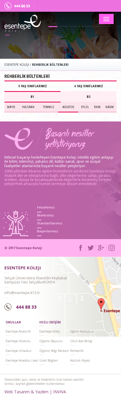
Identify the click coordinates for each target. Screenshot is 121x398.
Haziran (28, 107)
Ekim (97, 107)
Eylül (85, 107)
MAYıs (11, 107)
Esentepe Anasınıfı (18, 331)
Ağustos (68, 107)
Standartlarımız (49, 223)
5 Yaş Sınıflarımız (32, 86)
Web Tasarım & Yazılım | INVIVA (35, 391)
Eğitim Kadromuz (82, 331)
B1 (32, 97)
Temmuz (48, 107)
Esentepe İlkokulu (18, 341)
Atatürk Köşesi (80, 360)
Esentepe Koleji (49, 331)
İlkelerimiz (45, 215)
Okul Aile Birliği (81, 341)
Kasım (109, 107)
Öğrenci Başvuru (51, 341)
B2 (88, 97)
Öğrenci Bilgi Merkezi (54, 351)
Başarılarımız (47, 231)
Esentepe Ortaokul (18, 351)
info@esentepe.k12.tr (22, 292)
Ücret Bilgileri (48, 360)
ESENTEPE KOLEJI (16, 65)
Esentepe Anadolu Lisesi (22, 360)
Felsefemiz (46, 207)
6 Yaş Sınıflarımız (88, 86)
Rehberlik (77, 351)
